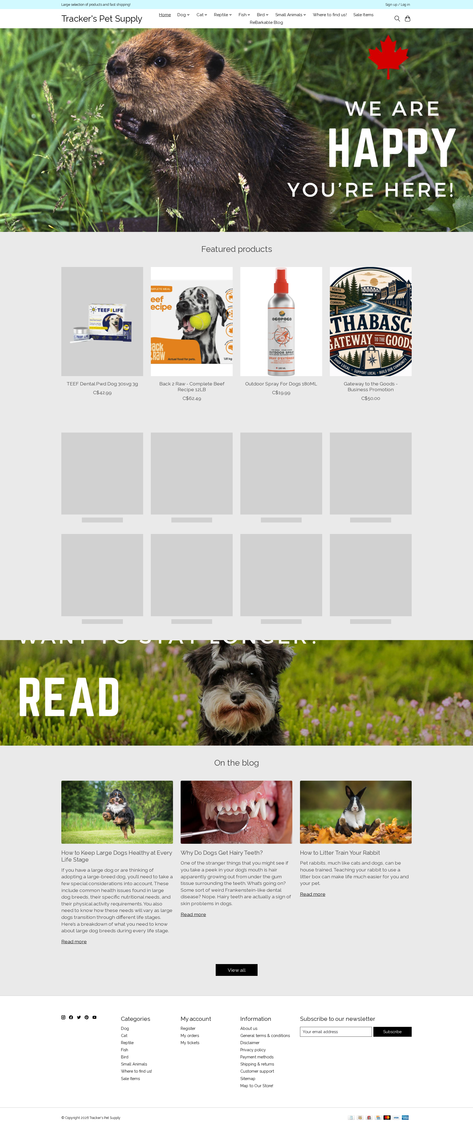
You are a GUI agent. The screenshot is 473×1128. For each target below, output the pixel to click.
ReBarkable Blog (266, 22)
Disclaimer (249, 1042)
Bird (124, 1057)
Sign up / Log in (397, 5)
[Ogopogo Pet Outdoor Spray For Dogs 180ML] (281, 321)
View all (237, 970)
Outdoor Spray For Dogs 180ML (281, 383)
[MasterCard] (387, 1118)
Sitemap (247, 1078)
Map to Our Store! (256, 1085)
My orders (190, 1035)
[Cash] (360, 1118)
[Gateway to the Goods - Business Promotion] (371, 321)
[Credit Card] (378, 1118)
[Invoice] (351, 1118)
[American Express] (405, 1118)
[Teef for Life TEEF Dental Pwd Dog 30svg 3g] (102, 321)
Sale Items (363, 14)
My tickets (190, 1042)
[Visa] (396, 1118)
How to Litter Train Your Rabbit (340, 852)
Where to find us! (330, 14)
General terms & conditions (265, 1035)
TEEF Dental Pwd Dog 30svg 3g (102, 383)
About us (248, 1028)
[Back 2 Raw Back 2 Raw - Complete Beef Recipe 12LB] (192, 321)
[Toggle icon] (397, 19)
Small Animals (134, 1064)
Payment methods (256, 1057)
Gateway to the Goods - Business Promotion (371, 386)
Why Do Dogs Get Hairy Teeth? (222, 852)
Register (188, 1028)
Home (165, 14)
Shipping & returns (257, 1064)
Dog (125, 1028)
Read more (74, 941)
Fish (124, 1049)
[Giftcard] (369, 1118)
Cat (124, 1035)
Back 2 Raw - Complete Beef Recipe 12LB (191, 386)
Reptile (127, 1042)
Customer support (257, 1071)
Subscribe (392, 1031)
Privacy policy (253, 1049)
